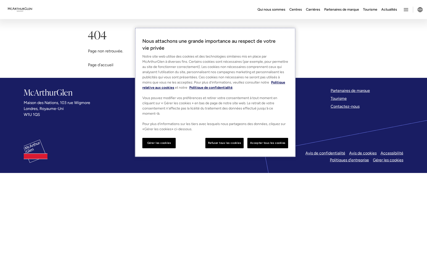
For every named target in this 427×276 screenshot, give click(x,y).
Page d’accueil (100, 65)
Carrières (313, 9)
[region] (215, 92)
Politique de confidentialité (211, 87)
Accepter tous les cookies (267, 143)
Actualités (389, 9)
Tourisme (370, 9)
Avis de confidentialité (325, 153)
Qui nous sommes (271, 9)
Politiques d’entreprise (349, 160)
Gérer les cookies (388, 160)
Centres (295, 9)
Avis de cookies (363, 153)
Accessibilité (392, 153)
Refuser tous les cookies (224, 143)
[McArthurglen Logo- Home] (20, 9)
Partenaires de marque (341, 9)
